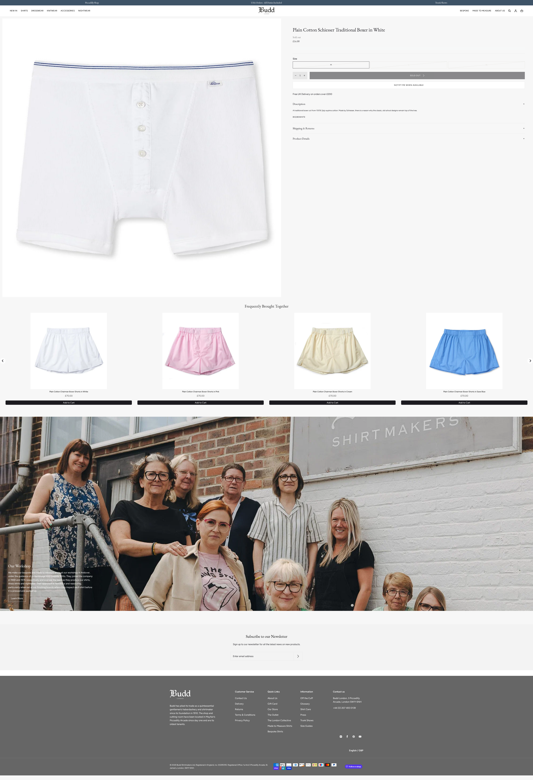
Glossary (305, 703)
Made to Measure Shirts (280, 726)
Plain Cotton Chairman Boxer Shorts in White (68, 391)
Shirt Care (305, 709)
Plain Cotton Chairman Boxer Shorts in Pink (200, 391)
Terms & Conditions (245, 714)
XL (487, 65)
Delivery (239, 703)
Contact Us (241, 698)
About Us (272, 698)
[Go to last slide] (3, 361)
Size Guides (306, 726)
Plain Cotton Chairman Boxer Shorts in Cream (332, 391)
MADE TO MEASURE (481, 10)
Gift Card (272, 703)
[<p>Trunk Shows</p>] (439, 2)
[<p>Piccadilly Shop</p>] (93, 2)
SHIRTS (24, 10)
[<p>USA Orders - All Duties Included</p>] (266, 2)
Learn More (17, 598)
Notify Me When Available (409, 85)
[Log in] (515, 10)
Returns (239, 709)
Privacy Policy (242, 720)
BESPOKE (464, 10)
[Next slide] (530, 361)
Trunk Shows (306, 720)
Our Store (273, 709)
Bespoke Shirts (275, 731)
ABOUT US (500, 10)
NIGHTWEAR (84, 10)
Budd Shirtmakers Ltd (186, 765)
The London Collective (279, 720)
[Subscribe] (298, 656)
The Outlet (273, 714)
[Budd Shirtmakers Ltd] (266, 10)
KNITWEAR (52, 10)
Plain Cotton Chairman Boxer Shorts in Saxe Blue (464, 391)
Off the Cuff (306, 698)
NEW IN (13, 10)
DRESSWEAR (37, 10)
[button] (509, 10)
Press (303, 714)
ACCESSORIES (68, 10)
